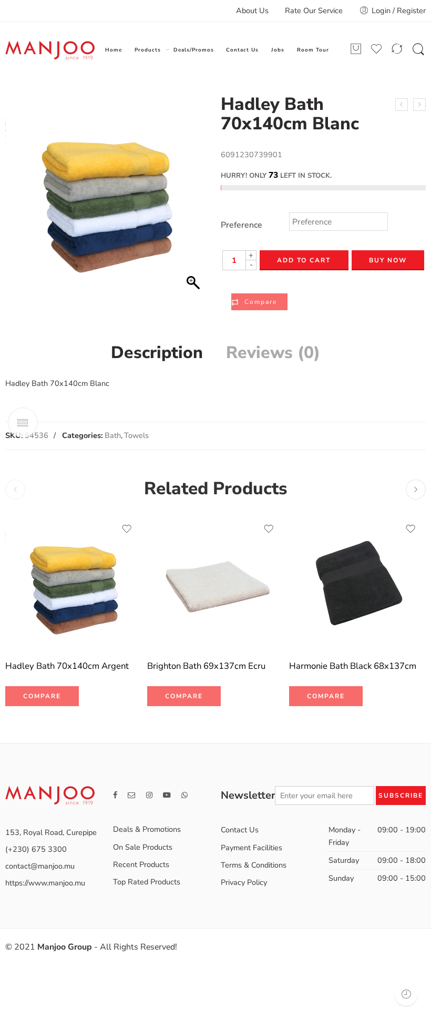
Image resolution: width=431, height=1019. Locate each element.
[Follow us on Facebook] (115, 795)
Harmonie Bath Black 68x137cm (352, 666)
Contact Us (242, 49)
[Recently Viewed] (406, 994)
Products (148, 49)
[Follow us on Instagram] (149, 795)
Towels (136, 435)
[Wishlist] (126, 529)
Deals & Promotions (147, 829)
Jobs (277, 49)
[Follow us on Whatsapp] (184, 795)
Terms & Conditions (253, 865)
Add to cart (304, 260)
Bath (113, 435)
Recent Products (141, 864)
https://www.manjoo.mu (45, 883)
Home (113, 49)
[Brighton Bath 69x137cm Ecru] (215, 582)
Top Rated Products (146, 882)
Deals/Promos (193, 49)
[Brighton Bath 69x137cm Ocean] (401, 104)
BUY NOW (388, 260)
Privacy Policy (244, 882)
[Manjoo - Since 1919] (50, 49)
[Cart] (356, 49)
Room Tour (313, 49)
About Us (252, 10)
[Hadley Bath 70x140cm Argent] (419, 104)
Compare (260, 302)
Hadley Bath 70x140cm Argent (67, 666)
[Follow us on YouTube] (167, 795)
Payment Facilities (251, 847)
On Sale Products (142, 847)
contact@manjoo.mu (40, 866)
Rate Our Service (314, 10)
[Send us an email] (132, 795)
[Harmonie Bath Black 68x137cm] (357, 582)
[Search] (418, 50)
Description (157, 352)
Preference (241, 225)
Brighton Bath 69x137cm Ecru (206, 666)
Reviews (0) (273, 352)
